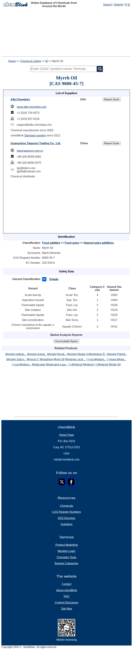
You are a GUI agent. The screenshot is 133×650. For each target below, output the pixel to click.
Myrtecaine (38, 364)
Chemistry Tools (66, 557)
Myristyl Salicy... (16, 359)
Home (12, 61)
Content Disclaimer (66, 602)
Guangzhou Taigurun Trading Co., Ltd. (36, 143)
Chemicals (66, 505)
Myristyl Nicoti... (56, 354)
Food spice (72, 242)
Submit (118, 4)
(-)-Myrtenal (75, 364)
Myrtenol (88, 364)
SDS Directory (66, 518)
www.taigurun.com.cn (30, 150)
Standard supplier (35, 135)
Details (53, 279)
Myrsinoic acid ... (75, 359)
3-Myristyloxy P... (96, 354)
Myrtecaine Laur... (57, 364)
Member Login (66, 551)
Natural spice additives (99, 242)
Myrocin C (33, 359)
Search (107, 4)
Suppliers (66, 524)
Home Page (66, 434)
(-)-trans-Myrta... (116, 359)
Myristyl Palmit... (117, 354)
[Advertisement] (66, 32)
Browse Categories (66, 563)
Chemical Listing (30, 61)
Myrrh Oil (59, 359)
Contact (66, 584)
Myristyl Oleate (76, 354)
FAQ (66, 596)
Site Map (66, 608)
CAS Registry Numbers (66, 511)
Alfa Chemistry (20, 99)
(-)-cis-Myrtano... (96, 359)
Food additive (51, 242)
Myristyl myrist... (37, 354)
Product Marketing (66, 544)
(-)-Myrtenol (101, 364)
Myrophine (46, 359)
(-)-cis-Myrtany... (21, 364)
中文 (127, 4)
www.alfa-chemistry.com (31, 106)
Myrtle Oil (115, 364)
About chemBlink (66, 590)
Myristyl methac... (15, 354)
